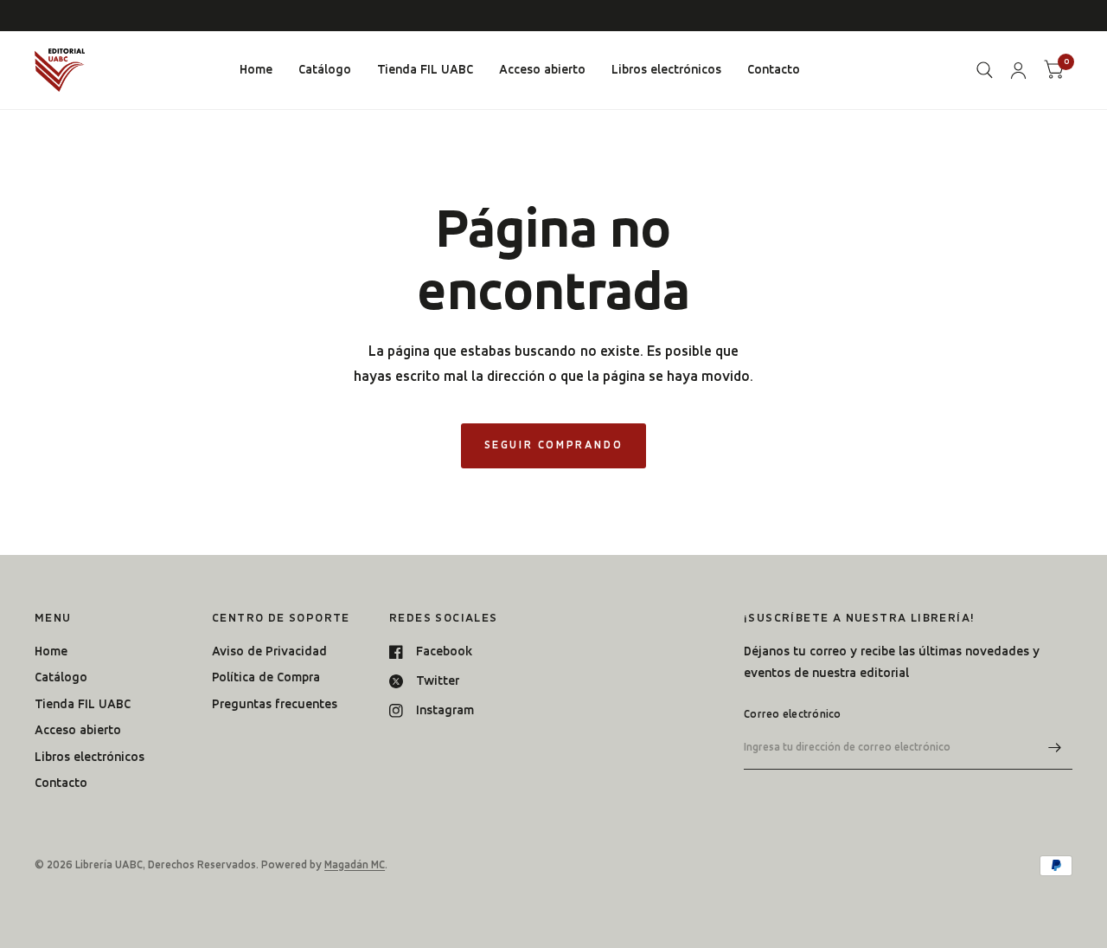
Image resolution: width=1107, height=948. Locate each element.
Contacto (773, 69)
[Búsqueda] (984, 70)
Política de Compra (266, 677)
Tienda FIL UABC (425, 69)
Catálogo (324, 69)
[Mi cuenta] (1018, 70)
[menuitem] (256, 70)
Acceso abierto (542, 69)
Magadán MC (354, 864)
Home (256, 69)
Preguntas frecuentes (274, 704)
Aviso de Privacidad (269, 651)
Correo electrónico (792, 713)
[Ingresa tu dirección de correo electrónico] (1055, 747)
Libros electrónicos (666, 69)
